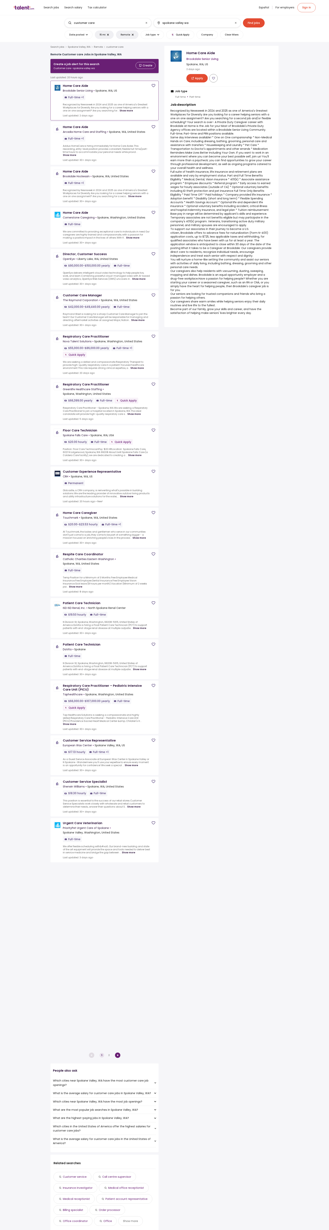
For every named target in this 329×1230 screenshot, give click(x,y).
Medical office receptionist (126, 1188)
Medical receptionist (76, 1199)
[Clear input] (146, 23)
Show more (126, 110)
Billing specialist (73, 1210)
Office (107, 1221)
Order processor (109, 1210)
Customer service (75, 1177)
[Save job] (153, 85)
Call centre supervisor (116, 1177)
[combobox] (108, 23)
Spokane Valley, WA (79, 47)
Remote (98, 47)
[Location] (194, 23)
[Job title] (105, 23)
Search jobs (57, 47)
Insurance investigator (78, 1188)
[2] (117, 1055)
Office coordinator (75, 1221)
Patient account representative (126, 1199)
